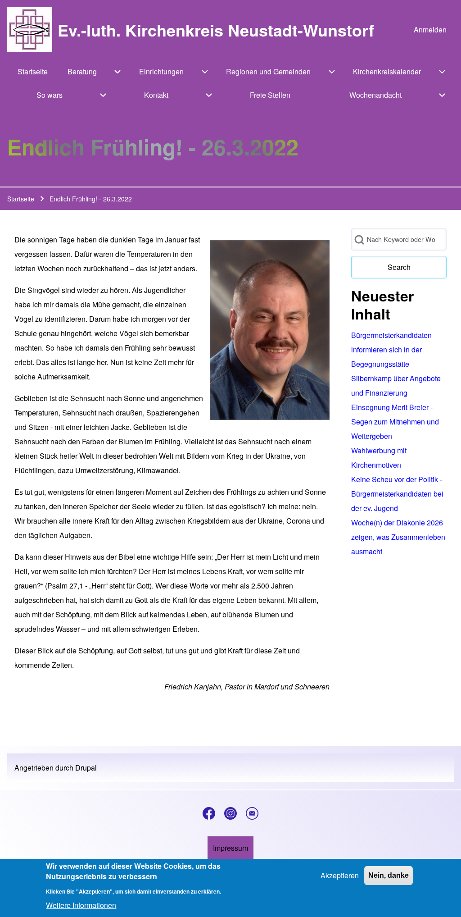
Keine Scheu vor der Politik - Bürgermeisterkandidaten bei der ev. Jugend (397, 493)
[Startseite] (29, 29)
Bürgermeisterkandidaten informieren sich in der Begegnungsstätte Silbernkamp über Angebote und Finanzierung (396, 364)
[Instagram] (230, 813)
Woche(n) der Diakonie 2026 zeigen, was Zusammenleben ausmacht (398, 537)
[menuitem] (430, 29)
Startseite (20, 198)
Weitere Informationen (81, 905)
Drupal (86, 767)
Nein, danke (388, 875)
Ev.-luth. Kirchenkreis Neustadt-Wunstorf (216, 30)
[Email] (252, 813)
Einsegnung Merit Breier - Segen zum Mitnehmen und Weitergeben (395, 421)
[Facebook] (209, 813)
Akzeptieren (340, 875)
